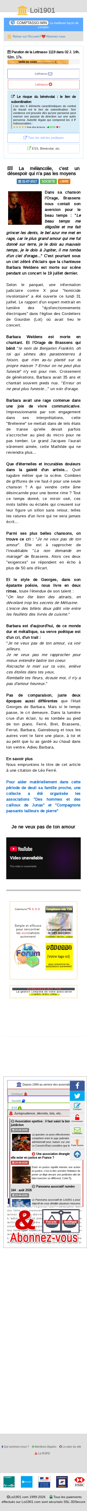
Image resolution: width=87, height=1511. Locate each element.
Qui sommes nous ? (16, 1446)
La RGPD (43, 1453)
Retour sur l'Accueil (25, 36)
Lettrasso (41, 73)
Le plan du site (71, 1446)
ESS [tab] (15, 1108)
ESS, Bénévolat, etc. (46, 148)
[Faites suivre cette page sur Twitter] (77, 1096)
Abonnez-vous (55, 36)
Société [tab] (17, 1101)
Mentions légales (45, 1446)
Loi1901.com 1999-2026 (27, 1497)
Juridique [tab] (17, 1094)
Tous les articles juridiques (45, 137)
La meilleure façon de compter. (47, 25)
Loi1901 (41, 10)
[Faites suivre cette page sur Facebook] (77, 1086)
